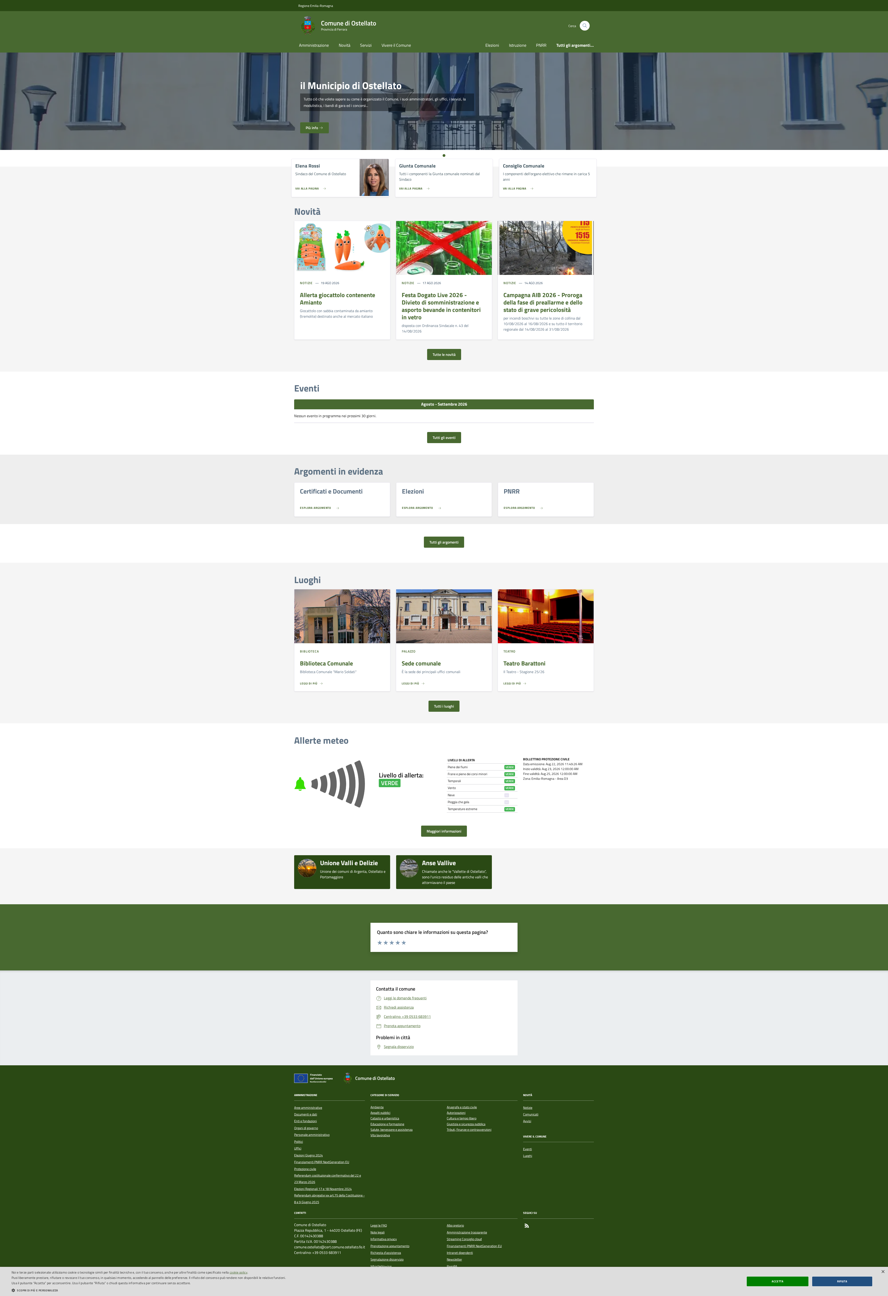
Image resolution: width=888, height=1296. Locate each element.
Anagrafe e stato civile (462, 1107)
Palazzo (409, 651)
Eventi (527, 1149)
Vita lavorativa (380, 1135)
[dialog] (444, 1281)
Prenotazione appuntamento (389, 1246)
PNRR (541, 45)
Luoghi (527, 1155)
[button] (149, 1290)
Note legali (377, 1232)
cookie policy (238, 1272)
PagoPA (452, 1266)
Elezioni (492, 45)
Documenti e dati (305, 1114)
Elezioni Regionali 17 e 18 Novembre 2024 (323, 1188)
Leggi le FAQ (378, 1225)
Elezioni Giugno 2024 (308, 1155)
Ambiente (377, 1107)
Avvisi (527, 1121)
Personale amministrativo (312, 1134)
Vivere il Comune (396, 45)
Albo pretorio (455, 1225)
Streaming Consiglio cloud (464, 1239)
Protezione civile (305, 1169)
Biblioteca (309, 651)
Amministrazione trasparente (467, 1232)
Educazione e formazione (387, 1124)
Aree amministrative (308, 1107)
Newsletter (454, 1259)
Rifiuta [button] (842, 1281)
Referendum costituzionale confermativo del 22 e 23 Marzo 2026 (327, 1178)
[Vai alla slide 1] (444, 155)
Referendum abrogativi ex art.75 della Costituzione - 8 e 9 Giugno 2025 (329, 1198)
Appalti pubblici (380, 1112)
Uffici (297, 1148)
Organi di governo (306, 1128)
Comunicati (530, 1114)
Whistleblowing (381, 1266)
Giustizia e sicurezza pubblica (466, 1124)
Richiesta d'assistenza (385, 1252)
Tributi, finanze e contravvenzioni (469, 1129)
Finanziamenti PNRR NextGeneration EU (321, 1162)
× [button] (883, 1272)
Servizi (366, 45)
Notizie (306, 282)
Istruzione (517, 45)
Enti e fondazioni (305, 1121)
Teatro (509, 651)
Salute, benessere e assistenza (391, 1129)
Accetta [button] (777, 1281)
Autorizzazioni (456, 1112)
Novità (344, 45)
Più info (312, 128)
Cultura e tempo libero (461, 1118)
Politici (298, 1141)
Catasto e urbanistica (384, 1118)
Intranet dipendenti (460, 1252)
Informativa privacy (383, 1239)
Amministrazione (314, 45)
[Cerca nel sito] (585, 26)
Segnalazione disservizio (387, 1259)
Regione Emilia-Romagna (315, 5)
